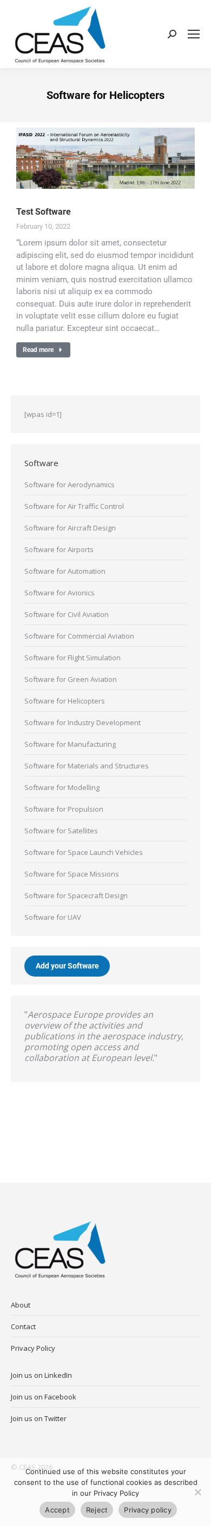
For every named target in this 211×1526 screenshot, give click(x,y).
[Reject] (197, 1492)
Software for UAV (52, 917)
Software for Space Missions (71, 874)
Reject (97, 1509)
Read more (38, 350)
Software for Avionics (59, 593)
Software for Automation (65, 571)
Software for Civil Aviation (66, 614)
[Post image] (105, 158)
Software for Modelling (62, 787)
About (20, 1305)
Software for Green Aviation (70, 679)
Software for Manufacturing (70, 744)
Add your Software (67, 965)
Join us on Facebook (43, 1397)
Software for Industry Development (82, 722)
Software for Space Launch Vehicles (83, 852)
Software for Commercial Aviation (79, 636)
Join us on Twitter (39, 1418)
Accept (57, 1509)
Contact (23, 1326)
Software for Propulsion (63, 809)
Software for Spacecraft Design (76, 895)
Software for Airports (59, 549)
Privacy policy (148, 1509)
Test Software (43, 212)
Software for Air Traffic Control (74, 506)
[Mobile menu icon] (193, 34)
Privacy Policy (33, 1348)
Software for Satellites (61, 830)
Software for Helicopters (64, 701)
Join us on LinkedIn (41, 1375)
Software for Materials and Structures (86, 766)
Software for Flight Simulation (72, 657)
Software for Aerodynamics (69, 484)
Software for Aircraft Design (70, 528)
